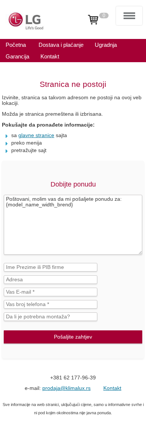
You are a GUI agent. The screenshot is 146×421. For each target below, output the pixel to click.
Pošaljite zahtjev (73, 337)
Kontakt (112, 388)
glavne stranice (36, 135)
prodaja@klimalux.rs (66, 388)
